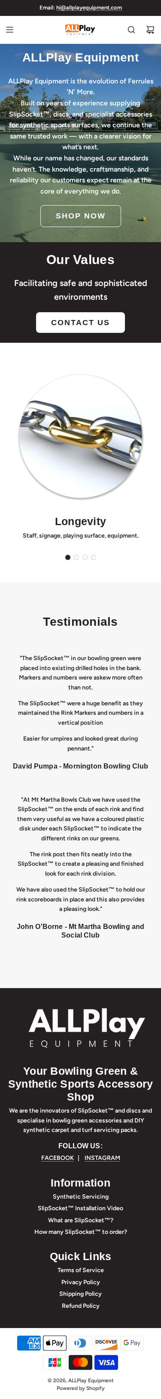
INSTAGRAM (102, 1158)
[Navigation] (9, 29)
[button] (67, 557)
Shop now (81, 216)
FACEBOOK (57, 1158)
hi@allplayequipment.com (89, 7)
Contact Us (80, 322)
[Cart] (150, 29)
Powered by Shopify (81, 1388)
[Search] (131, 29)
